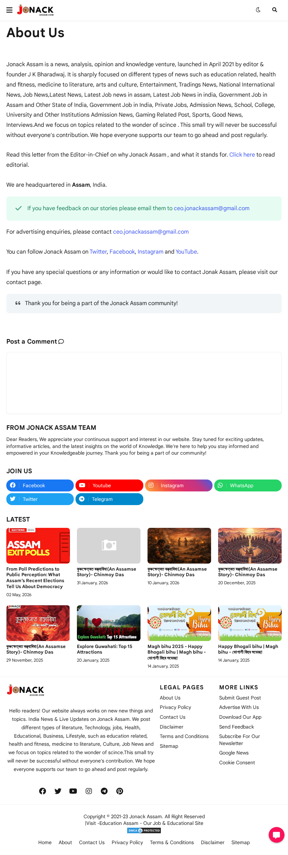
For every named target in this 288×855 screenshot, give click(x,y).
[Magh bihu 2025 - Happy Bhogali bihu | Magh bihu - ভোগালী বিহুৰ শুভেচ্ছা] (179, 623)
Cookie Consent (237, 762)
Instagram (150, 251)
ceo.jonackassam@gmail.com (211, 208)
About (65, 842)
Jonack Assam (145, 816)
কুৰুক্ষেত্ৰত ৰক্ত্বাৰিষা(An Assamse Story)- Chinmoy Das (106, 572)
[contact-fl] (276, 835)
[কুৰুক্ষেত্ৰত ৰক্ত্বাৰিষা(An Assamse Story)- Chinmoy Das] (108, 546)
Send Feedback (236, 727)
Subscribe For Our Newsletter (239, 739)
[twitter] (58, 791)
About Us (170, 698)
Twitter (98, 251)
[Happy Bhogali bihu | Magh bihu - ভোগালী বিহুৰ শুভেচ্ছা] (250, 623)
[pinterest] (120, 791)
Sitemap (169, 746)
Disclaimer (171, 727)
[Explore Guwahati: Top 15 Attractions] (108, 623)
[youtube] (73, 791)
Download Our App (240, 717)
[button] (11, 10)
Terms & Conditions (172, 842)
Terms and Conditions (184, 736)
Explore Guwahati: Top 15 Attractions (104, 649)
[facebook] (42, 791)
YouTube (186, 251)
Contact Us (172, 717)
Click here (242, 154)
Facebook (122, 251)
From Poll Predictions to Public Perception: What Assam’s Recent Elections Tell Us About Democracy (35, 578)
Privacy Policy (175, 707)
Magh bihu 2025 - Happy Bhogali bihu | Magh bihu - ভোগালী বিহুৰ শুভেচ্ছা (177, 652)
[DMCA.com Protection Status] (144, 832)
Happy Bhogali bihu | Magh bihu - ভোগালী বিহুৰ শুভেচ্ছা (248, 649)
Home (45, 842)
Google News (234, 753)
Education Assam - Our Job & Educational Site (151, 823)
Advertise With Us (239, 707)
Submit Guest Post (240, 698)
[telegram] (104, 791)
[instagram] (89, 791)
